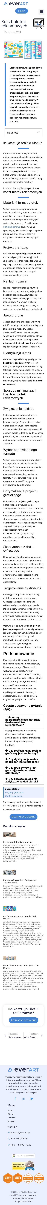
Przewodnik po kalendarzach (18, 842)
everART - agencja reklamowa (23, 1195)
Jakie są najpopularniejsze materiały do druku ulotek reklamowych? (22, 721)
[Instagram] (23, 1099)
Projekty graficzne (14, 792)
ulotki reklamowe (11, 227)
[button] (41, 12)
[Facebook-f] (15, 1099)
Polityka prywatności (23, 1201)
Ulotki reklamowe (13, 796)
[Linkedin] (32, 1099)
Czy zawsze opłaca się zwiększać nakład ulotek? (21, 780)
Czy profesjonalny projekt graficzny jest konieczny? (23, 752)
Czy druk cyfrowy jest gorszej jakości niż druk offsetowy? (20, 770)
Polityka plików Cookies (23, 1198)
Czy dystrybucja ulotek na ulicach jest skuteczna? (22, 760)
